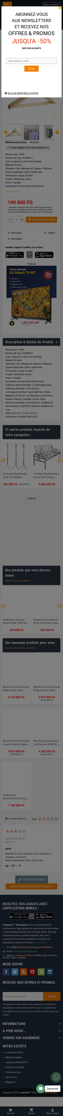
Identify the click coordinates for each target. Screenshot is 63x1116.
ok (33, 68)
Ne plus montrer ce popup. (23, 93)
